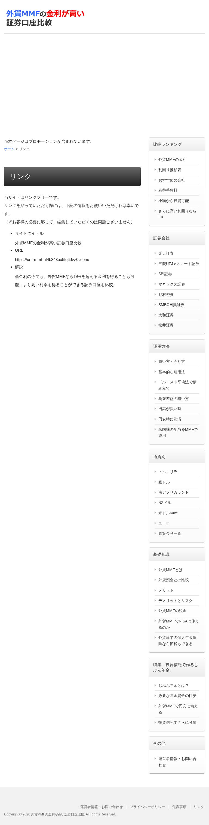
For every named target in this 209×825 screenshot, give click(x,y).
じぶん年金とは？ (173, 685)
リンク (198, 807)
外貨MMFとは (170, 570)
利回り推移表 (169, 170)
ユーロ (164, 523)
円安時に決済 (169, 419)
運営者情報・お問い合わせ (101, 807)
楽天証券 (166, 253)
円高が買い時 (169, 408)
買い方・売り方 (171, 361)
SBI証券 (165, 274)
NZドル (164, 502)
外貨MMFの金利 (172, 159)
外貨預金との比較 (173, 580)
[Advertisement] (104, 85)
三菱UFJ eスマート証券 (178, 264)
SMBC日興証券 (171, 304)
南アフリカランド (173, 492)
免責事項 (179, 807)
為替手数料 (167, 190)
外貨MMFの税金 (172, 611)
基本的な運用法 (171, 372)
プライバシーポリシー (147, 807)
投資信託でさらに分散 (177, 722)
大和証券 (166, 315)
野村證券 (166, 294)
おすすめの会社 (171, 180)
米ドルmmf (167, 513)
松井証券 (166, 325)
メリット (166, 590)
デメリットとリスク (175, 600)
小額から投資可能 (173, 200)
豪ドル (164, 482)
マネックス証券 (171, 284)
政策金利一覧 (169, 533)
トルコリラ (167, 472)
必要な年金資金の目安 (177, 695)
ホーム (9, 149)
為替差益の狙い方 (173, 398)
